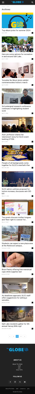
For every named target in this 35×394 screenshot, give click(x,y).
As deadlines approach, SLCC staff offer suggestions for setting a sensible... (16, 298)
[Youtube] (25, 382)
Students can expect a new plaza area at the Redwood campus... (17, 244)
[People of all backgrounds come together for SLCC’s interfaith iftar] (17, 153)
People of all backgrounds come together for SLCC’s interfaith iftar (16, 164)
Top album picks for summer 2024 (16, 30)
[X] (20, 382)
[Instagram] (15, 382)
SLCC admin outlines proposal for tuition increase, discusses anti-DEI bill (16, 191)
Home (3, 6)
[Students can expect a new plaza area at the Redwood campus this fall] (17, 233)
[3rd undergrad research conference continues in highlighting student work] (17, 96)
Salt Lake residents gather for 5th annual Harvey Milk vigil (15, 325)
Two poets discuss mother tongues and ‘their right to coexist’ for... (16, 218)
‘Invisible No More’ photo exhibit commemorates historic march (15, 81)
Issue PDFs (19, 370)
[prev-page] (9, 336)
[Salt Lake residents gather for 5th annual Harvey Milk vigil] (17, 314)
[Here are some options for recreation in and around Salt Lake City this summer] (17, 44)
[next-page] (24, 336)
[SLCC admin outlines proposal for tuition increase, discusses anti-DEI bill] (17, 179)
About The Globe (17, 364)
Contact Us (22, 388)
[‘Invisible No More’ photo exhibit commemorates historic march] (17, 70)
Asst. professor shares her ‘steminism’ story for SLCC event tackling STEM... (15, 137)
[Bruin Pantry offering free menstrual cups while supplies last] (17, 259)
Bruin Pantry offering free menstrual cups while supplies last (17, 270)
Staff (19, 366)
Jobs (19, 368)
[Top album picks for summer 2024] (17, 20)
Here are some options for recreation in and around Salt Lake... (17, 55)
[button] (3, 2)
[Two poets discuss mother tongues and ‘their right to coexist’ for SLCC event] (17, 207)
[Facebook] (10, 382)
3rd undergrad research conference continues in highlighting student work (16, 108)
